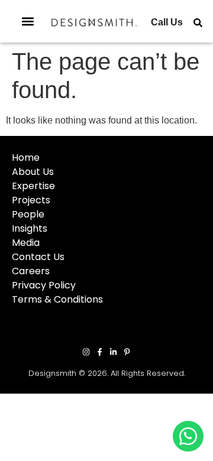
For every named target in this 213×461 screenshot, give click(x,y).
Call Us (167, 22)
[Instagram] (86, 352)
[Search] (197, 22)
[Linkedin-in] (113, 352)
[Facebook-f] (100, 352)
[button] (27, 21)
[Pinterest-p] (127, 352)
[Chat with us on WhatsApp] (188, 436)
